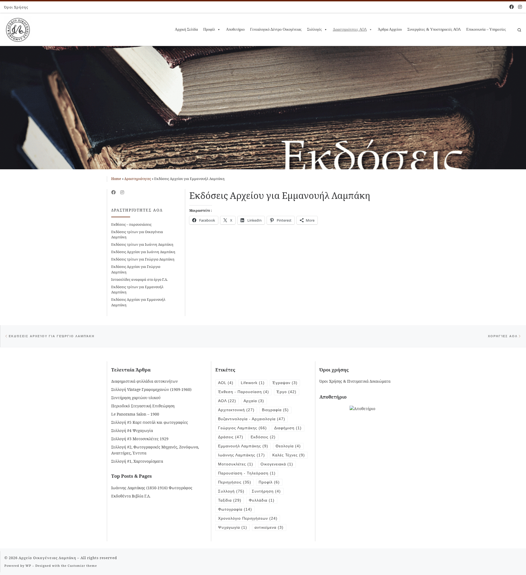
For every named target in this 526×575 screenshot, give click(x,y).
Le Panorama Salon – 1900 (135, 414)
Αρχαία (254, 401)
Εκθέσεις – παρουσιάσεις (131, 224)
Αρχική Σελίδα (186, 29)
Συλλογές (314, 29)
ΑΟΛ (227, 401)
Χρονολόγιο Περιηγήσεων (248, 518)
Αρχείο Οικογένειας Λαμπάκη (47, 557)
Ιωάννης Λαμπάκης (241, 455)
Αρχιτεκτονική (236, 410)
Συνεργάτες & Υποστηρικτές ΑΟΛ (434, 29)
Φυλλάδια (262, 500)
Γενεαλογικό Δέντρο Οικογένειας (276, 29)
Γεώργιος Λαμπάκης (242, 428)
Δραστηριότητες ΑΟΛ (350, 29)
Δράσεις (230, 437)
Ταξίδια (229, 500)
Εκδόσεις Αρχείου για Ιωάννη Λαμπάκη (143, 252)
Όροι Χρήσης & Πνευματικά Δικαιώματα (354, 381)
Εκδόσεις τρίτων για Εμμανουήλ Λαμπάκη (137, 289)
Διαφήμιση (288, 428)
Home (116, 178)
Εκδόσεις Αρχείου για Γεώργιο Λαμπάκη (135, 269)
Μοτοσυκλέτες (235, 464)
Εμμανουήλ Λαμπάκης (243, 446)
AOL (225, 383)
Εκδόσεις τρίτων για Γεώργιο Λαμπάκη (143, 259)
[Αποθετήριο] (362, 408)
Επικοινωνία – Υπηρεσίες (486, 29)
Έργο (286, 392)
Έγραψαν (285, 383)
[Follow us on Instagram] (520, 7)
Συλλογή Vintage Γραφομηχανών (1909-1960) (151, 389)
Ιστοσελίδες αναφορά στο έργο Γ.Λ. (139, 279)
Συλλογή (231, 491)
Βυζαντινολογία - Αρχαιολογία (251, 419)
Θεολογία (288, 446)
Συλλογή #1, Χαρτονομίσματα (137, 461)
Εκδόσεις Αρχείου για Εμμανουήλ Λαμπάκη (138, 302)
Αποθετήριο (235, 29)
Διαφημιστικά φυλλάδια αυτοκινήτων (144, 381)
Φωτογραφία (235, 509)
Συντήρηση (266, 491)
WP (28, 565)
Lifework (253, 383)
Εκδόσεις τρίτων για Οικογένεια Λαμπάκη (137, 234)
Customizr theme (82, 565)
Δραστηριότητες (137, 178)
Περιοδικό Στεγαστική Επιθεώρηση (143, 405)
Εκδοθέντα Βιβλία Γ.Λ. (130, 496)
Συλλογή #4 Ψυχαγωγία (132, 430)
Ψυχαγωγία (232, 527)
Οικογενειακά (277, 464)
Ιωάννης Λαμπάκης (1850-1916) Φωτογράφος (151, 487)
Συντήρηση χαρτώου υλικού (136, 397)
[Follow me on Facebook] (511, 7)
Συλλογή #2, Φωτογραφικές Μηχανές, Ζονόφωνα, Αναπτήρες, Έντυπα (155, 449)
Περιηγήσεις (234, 482)
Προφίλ (209, 29)
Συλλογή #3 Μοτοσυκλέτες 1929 (139, 438)
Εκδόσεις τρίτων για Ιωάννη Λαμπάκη (142, 244)
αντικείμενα (269, 527)
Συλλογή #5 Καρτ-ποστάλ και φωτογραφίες (149, 422)
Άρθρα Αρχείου (390, 29)
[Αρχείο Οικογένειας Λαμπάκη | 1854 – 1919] (18, 29)
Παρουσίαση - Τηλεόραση (247, 473)
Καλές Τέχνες (288, 455)
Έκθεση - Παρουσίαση (243, 392)
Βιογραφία (275, 410)
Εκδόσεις (263, 437)
